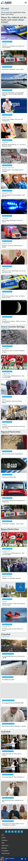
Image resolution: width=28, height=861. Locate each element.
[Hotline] (22, 832)
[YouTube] (16, 832)
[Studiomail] (19, 832)
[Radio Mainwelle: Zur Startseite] (12, 2)
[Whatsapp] (6, 832)
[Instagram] (12, 832)
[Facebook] (9, 832)
